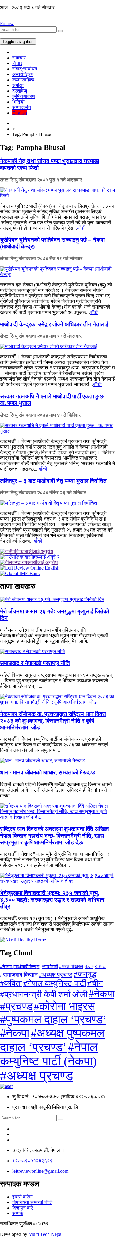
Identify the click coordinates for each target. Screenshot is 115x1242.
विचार (17, 63)
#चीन (95, 983)
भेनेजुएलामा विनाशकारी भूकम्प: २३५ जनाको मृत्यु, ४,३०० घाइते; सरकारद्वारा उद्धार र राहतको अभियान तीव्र (52, 900)
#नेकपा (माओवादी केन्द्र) (20, 966)
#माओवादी (50, 966)
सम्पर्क (17, 1213)
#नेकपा (101, 993)
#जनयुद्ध (85, 974)
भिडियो (18, 101)
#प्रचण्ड (16, 1007)
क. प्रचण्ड (95, 966)
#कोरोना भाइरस (64, 1006)
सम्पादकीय (21, 107)
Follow (7, 23)
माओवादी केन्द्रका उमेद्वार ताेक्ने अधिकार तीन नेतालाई (54, 324)
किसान (31, 974)
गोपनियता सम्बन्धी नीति (32, 1202)
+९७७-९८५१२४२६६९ (32, 1160)
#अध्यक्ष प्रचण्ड (55, 974)
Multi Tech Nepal (46, 1234)
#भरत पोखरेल (71, 966)
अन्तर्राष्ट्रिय (22, 74)
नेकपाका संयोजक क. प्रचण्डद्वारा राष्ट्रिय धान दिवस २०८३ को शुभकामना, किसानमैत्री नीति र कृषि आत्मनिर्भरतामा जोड (53, 721)
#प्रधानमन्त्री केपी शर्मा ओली (43, 994)
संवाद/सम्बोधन (24, 68)
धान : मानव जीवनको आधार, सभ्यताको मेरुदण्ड (47, 772)
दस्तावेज (19, 90)
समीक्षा (18, 85)
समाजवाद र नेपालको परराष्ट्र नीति (35, 663)
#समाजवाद (11, 974)
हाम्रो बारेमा (22, 1196)
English (19, 112)
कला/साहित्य (23, 79)
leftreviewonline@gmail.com (40, 1171)
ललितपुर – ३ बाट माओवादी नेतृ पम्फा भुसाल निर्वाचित (53, 481)
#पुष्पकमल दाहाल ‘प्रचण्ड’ (53, 1019)
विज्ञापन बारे (22, 1207)
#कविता (11, 983)
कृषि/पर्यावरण (23, 96)
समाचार (19, 57)
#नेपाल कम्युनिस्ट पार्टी (54, 983)
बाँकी (81, 228)
